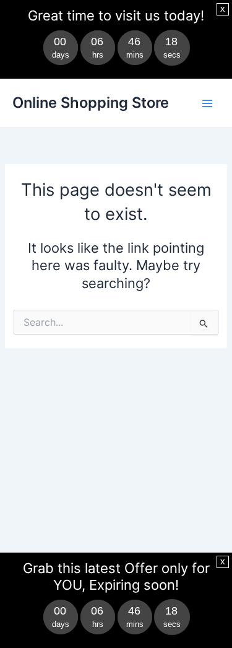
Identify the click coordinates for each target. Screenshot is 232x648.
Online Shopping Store (90, 103)
